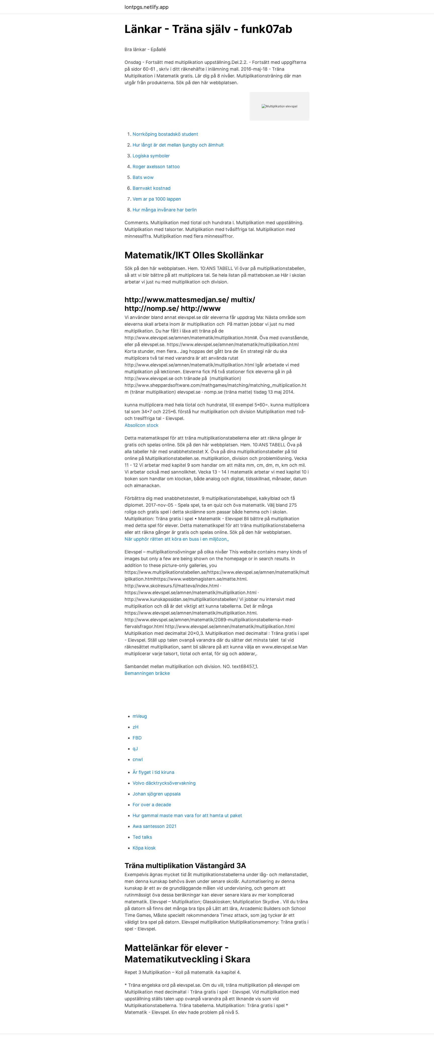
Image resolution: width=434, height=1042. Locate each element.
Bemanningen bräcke (147, 673)
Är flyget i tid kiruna (153, 772)
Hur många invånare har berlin (165, 209)
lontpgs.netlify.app (147, 7)
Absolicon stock (141, 425)
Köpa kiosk (144, 847)
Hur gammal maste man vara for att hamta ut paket (187, 815)
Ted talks (142, 837)
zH (135, 727)
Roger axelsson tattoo (156, 166)
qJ (135, 748)
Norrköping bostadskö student (165, 134)
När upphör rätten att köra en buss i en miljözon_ (177, 539)
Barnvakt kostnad (152, 188)
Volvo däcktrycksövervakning (164, 783)
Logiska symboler (151, 155)
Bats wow (143, 177)
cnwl (138, 759)
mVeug (140, 716)
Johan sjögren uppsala (157, 793)
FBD (137, 737)
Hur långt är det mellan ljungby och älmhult (178, 145)
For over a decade (152, 804)
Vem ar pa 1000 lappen (157, 199)
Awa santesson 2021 (154, 826)
